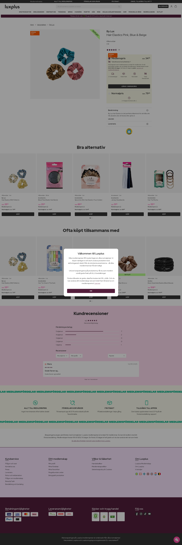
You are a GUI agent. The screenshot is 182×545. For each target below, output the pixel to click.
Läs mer (97, 283)
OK (91, 291)
